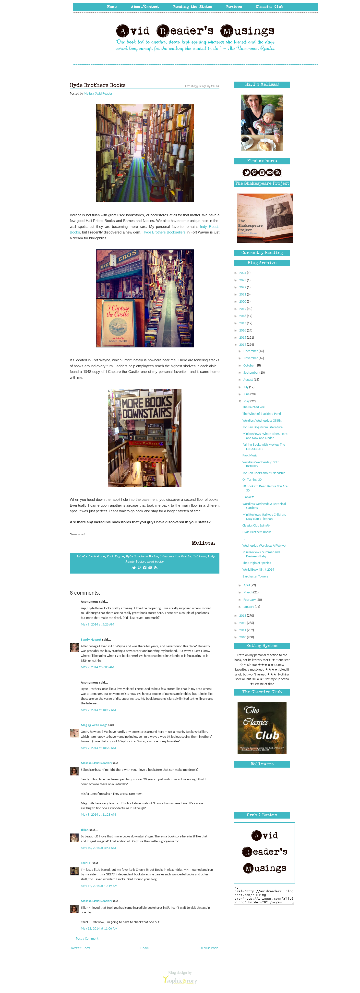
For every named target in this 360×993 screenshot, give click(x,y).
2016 (243, 330)
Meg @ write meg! (94, 725)
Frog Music (249, 455)
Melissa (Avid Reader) (96, 763)
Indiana (199, 556)
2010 (243, 637)
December (251, 351)
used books (155, 562)
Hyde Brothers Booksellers (164, 232)
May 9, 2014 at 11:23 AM (98, 815)
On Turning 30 (252, 480)
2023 (243, 280)
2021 (243, 294)
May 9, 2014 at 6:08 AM (97, 667)
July (246, 387)
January (249, 607)
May (246, 401)
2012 (243, 623)
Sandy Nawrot (91, 640)
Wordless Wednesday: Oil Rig (262, 421)
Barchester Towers (255, 576)
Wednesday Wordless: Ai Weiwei (264, 546)
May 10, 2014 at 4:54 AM (98, 848)
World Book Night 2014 (258, 570)
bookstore (97, 556)
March (248, 592)
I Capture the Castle (175, 556)
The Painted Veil (253, 407)
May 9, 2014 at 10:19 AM (98, 710)
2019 (243, 309)
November (251, 358)
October (249, 366)
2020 (243, 302)
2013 (243, 616)
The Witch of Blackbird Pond (261, 414)
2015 (243, 338)
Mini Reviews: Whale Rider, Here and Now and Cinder (265, 436)
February (249, 600)
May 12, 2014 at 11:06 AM (99, 929)
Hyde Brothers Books (142, 556)
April (247, 585)
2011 (243, 630)
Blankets (248, 497)
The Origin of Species (256, 563)
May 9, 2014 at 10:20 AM (98, 748)
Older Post (209, 948)
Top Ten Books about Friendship (263, 473)
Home (144, 948)
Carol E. (86, 863)
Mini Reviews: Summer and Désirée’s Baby (261, 554)
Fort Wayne (115, 556)
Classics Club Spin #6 (256, 525)
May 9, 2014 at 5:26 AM (97, 624)
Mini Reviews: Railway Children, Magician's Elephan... (264, 517)
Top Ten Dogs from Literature (262, 427)
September (251, 373)
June (246, 394)
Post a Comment (87, 939)
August (248, 380)
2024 (243, 273)
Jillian (85, 830)
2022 (243, 287)
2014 (243, 345)
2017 (243, 323)
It (243, 539)
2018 (243, 316)
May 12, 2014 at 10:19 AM (99, 886)
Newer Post (80, 948)
